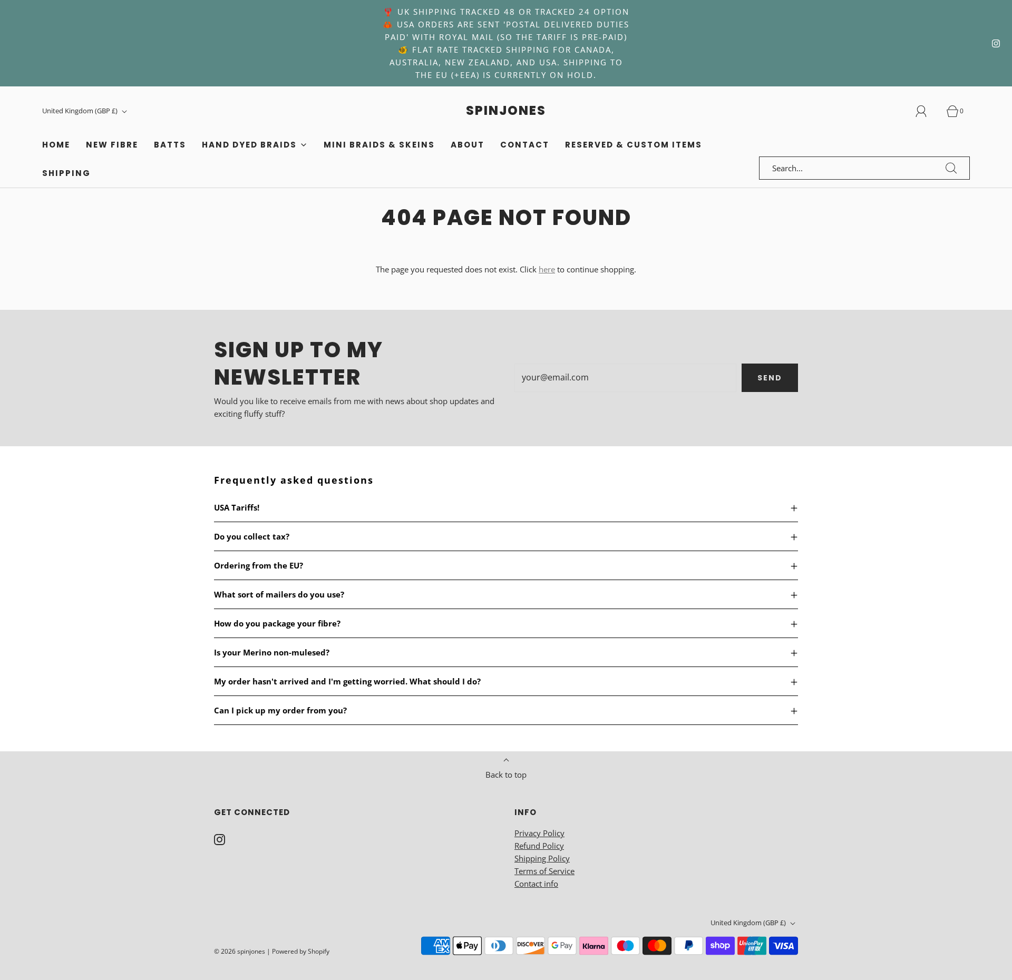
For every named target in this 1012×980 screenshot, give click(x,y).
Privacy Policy (539, 833)
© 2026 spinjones (239, 951)
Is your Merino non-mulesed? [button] (271, 652)
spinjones (506, 111)
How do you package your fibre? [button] (277, 623)
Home (56, 144)
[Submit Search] (951, 168)
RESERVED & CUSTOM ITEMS (633, 144)
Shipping (66, 173)
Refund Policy (539, 845)
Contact (524, 144)
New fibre (112, 144)
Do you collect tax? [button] (251, 536)
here (547, 269)
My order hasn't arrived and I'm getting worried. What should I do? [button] (347, 681)
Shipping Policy (542, 858)
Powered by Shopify (300, 951)
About (467, 144)
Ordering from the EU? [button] (258, 565)
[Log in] (927, 111)
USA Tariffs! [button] (236, 507)
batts (170, 144)
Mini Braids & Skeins (379, 144)
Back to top (506, 774)
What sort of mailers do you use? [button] (279, 594)
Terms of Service (544, 871)
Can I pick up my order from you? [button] (280, 710)
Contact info (536, 883)
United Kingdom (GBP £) (80, 110)
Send (769, 378)
